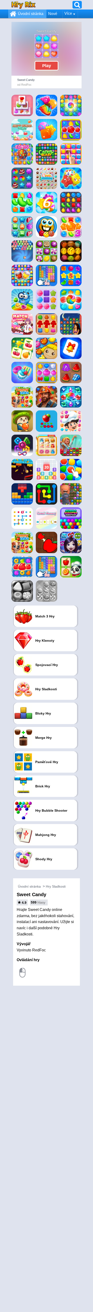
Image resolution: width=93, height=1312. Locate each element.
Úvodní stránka (30, 14)
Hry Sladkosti (56, 886)
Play (46, 65)
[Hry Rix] (23, 5)
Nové (52, 14)
